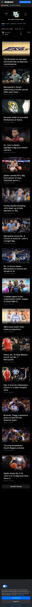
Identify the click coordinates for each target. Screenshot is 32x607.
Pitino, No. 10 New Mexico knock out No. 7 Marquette (16, 357)
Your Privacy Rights (16, 605)
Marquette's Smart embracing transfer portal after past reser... (16, 89)
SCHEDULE (14, 23)
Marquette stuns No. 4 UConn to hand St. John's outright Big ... (16, 238)
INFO (24, 23)
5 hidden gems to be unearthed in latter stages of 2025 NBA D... (16, 299)
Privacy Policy (21, 594)
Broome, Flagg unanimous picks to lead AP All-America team (16, 417)
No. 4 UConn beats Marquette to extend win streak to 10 (15, 268)
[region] (16, 593)
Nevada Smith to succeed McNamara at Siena (16, 118)
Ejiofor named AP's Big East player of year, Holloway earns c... (14, 178)
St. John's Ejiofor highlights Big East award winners (15, 147)
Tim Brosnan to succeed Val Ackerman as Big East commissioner (16, 61)
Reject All (16, 601)
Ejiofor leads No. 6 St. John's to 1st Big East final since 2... (16, 475)
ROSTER (20, 23)
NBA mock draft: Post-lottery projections (14, 328)
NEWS (3, 23)
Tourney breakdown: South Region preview (14, 446)
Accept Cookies (16, 598)
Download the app (25, 2)
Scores (13, 5)
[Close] (28, 581)
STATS (8, 23)
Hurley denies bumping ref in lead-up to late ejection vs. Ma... (14, 208)
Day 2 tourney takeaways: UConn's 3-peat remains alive (16, 387)
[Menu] (2, 2)
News (18, 5)
